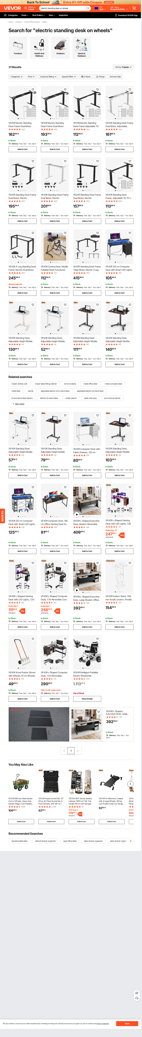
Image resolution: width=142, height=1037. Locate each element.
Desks (45, 22)
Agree (127, 1023)
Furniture (19, 22)
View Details (87, 699)
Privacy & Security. (102, 1023)
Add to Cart (22, 149)
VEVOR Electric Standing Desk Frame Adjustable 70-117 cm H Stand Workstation (86, 126)
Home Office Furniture (32, 22)
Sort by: (118, 67)
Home (11, 22)
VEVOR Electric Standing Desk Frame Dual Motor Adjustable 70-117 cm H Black (22, 126)
